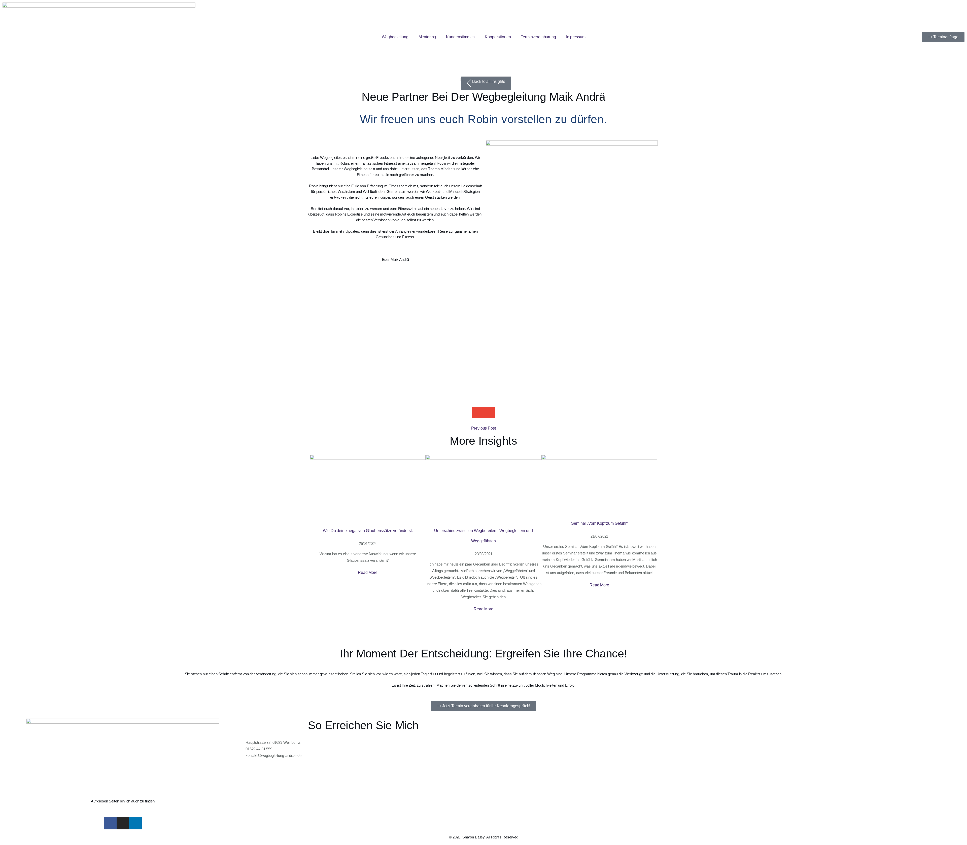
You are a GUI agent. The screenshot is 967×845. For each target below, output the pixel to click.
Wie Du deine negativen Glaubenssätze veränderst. (368, 531)
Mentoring (427, 37)
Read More (367, 572)
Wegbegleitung (395, 37)
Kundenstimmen (460, 37)
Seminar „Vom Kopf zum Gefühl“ (599, 523)
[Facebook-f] (110, 823)
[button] (478, 412)
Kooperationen (498, 37)
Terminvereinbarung (538, 37)
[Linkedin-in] (135, 823)
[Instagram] (123, 823)
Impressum (575, 37)
